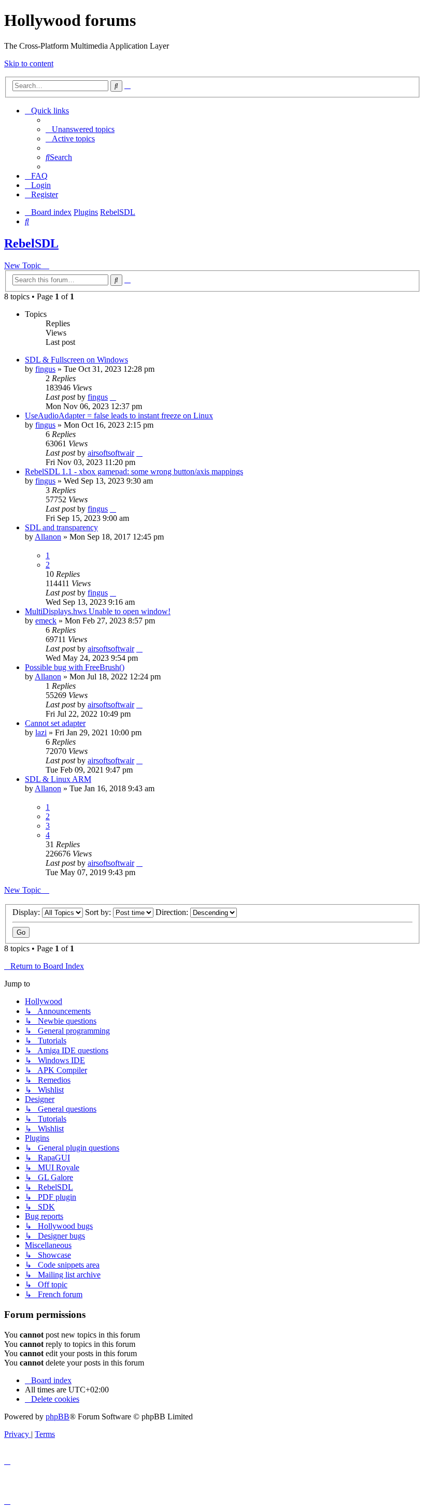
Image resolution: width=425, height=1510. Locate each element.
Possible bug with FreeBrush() (74, 667)
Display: (27, 912)
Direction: (172, 912)
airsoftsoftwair (111, 452)
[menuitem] (80, 129)
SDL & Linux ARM (58, 779)
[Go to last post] (113, 397)
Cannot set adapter (55, 723)
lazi (41, 732)
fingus (45, 369)
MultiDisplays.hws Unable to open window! (98, 611)
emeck (45, 620)
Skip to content (28, 63)
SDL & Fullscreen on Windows (76, 359)
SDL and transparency (61, 527)
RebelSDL (31, 243)
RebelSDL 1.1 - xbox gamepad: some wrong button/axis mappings (134, 471)
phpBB (57, 1416)
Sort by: (99, 912)
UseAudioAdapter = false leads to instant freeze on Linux (119, 415)
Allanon (48, 536)
